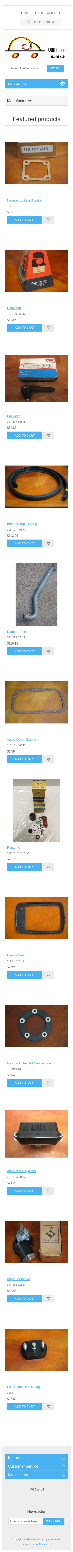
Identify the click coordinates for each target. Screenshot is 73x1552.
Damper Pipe (16, 632)
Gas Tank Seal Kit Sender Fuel (29, 1063)
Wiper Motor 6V (18, 1279)
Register (25, 13)
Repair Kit (14, 847)
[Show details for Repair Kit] (36, 810)
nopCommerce (43, 1544)
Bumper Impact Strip (22, 524)
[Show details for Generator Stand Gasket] (36, 162)
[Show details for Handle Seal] (36, 918)
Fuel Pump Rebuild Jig (23, 1387)
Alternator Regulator (21, 1171)
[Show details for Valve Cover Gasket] (36, 702)
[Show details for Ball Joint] (36, 378)
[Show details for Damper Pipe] (36, 594)
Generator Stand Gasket (24, 200)
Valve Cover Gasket (21, 739)
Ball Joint (13, 416)
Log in (39, 13)
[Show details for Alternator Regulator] (36, 1133)
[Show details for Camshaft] (36, 270)
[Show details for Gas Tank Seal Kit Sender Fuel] (36, 1026)
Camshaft (14, 308)
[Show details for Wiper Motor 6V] (36, 1241)
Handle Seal (16, 955)
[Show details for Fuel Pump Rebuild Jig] (36, 1349)
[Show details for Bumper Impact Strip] (36, 486)
